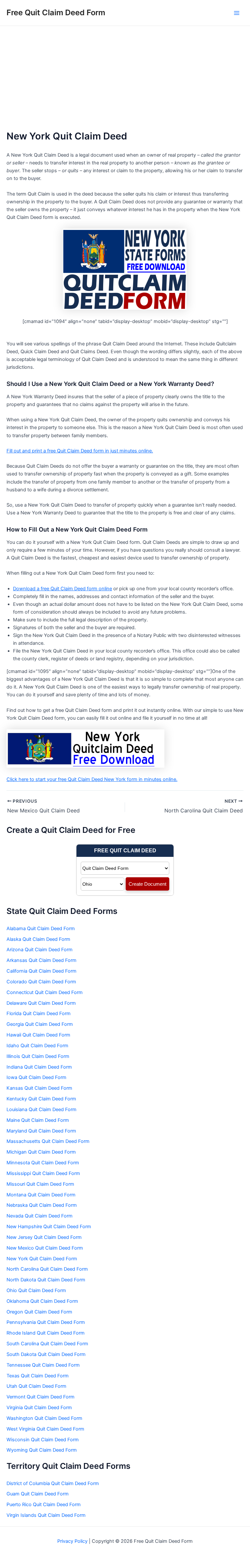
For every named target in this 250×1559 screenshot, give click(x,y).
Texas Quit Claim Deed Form (38, 1376)
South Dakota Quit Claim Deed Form (46, 1354)
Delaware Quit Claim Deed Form (41, 1003)
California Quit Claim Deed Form (41, 971)
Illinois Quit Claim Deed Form (38, 1056)
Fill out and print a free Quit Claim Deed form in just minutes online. (80, 451)
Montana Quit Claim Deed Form (41, 1195)
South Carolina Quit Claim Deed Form (47, 1344)
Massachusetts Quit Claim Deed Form (48, 1141)
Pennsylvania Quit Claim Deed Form (46, 1322)
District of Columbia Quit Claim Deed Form (53, 1483)
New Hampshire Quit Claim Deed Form (49, 1226)
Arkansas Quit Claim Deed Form (41, 960)
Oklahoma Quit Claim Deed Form (42, 1301)
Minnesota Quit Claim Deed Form (43, 1163)
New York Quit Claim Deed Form (42, 1259)
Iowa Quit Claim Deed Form (36, 1077)
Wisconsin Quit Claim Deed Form (43, 1440)
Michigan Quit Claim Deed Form (41, 1152)
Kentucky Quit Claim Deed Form (41, 1099)
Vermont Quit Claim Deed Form (41, 1397)
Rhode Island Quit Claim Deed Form (46, 1333)
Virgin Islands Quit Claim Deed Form (46, 1515)
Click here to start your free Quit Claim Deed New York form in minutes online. (92, 779)
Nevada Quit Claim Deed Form (40, 1216)
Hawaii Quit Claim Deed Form (38, 1035)
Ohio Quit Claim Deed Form (36, 1290)
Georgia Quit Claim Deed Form (40, 1024)
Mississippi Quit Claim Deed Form (43, 1173)
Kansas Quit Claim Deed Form (39, 1088)
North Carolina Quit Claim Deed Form (47, 1269)
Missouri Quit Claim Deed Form (40, 1184)
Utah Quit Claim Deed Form (36, 1386)
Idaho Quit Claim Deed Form (37, 1046)
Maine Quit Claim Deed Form (38, 1120)
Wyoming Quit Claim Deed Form (42, 1450)
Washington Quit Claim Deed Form (44, 1418)
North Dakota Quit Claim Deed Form (46, 1280)
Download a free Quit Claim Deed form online (62, 589)
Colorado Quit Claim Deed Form (41, 982)
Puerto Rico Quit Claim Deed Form (44, 1504)
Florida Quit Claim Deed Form (39, 1013)
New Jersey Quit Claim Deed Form (44, 1237)
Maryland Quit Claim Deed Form (41, 1131)
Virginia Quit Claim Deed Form (39, 1407)
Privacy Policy (72, 1541)
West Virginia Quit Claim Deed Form (45, 1429)
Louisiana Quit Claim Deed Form (41, 1109)
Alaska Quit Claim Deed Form (38, 939)
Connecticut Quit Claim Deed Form (45, 992)
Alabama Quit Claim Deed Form (41, 928)
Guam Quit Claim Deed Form (38, 1494)
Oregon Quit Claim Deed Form (39, 1312)
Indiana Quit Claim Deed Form (39, 1067)
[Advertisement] (125, 74)
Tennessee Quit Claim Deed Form (43, 1365)
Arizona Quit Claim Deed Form (40, 950)
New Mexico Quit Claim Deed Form (45, 1248)
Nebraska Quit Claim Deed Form (42, 1205)
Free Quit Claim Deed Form (56, 12)
